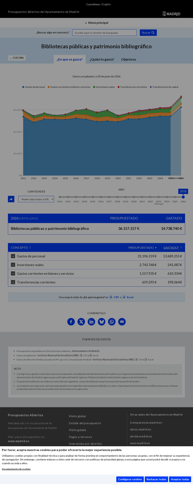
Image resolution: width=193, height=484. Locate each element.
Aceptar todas (180, 479)
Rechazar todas (156, 479)
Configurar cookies (130, 479)
